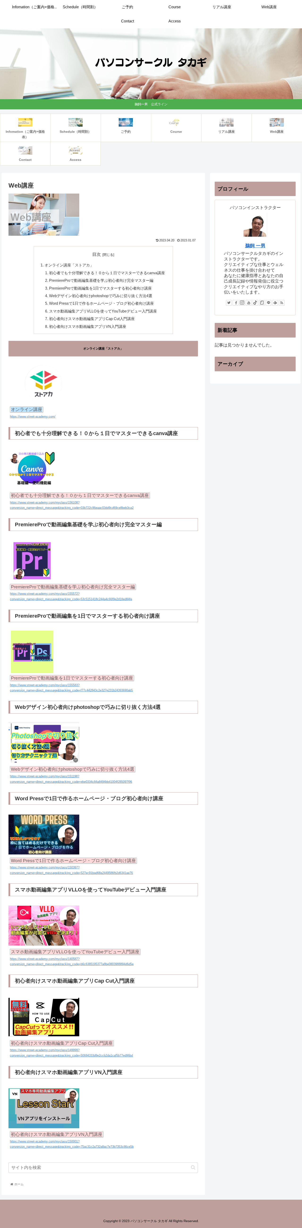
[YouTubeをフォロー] (249, 303)
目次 (96, 254)
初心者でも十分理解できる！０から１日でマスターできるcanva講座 (107, 273)
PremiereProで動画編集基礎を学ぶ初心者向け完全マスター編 (101, 280)
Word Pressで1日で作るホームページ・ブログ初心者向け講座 (101, 303)
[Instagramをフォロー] (242, 303)
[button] (193, 1167)
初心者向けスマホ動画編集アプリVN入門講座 (87, 326)
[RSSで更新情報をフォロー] (282, 303)
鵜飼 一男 (255, 245)
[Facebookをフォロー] (235, 303)
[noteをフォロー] (262, 303)
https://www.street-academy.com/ (32, 416)
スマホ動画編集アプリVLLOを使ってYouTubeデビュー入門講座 (103, 311)
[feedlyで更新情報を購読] (275, 303)
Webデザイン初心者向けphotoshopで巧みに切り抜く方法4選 (100, 296)
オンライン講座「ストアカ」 (69, 265)
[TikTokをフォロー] (255, 303)
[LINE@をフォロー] (268, 303)
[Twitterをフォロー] (229, 303)
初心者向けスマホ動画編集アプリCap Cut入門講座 (92, 319)
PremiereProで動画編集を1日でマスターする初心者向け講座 (100, 288)
